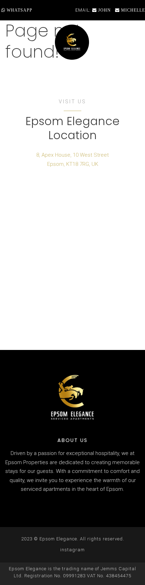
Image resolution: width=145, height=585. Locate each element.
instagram (72, 549)
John (104, 10)
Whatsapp (18, 10)
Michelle (132, 10)
